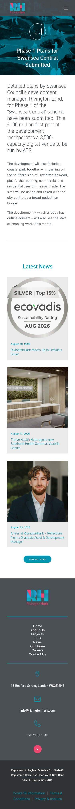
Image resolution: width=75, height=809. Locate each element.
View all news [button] (37, 559)
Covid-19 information (29, 793)
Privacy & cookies (48, 799)
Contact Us (37, 654)
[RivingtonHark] (17, 8)
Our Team (37, 646)
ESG (37, 638)
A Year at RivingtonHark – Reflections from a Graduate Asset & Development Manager (37, 537)
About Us (37, 630)
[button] (66, 8)
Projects (37, 634)
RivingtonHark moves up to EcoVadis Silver (36, 352)
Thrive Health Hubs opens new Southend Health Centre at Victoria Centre (35, 443)
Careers (38, 650)
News (37, 642)
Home (37, 626)
